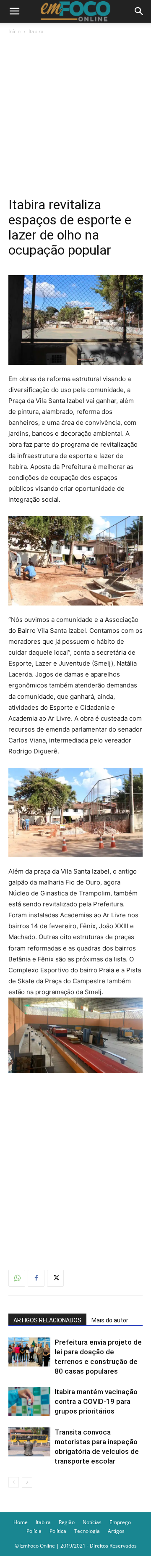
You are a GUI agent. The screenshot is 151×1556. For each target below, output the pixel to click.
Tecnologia (87, 1531)
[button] (14, 11)
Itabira (36, 31)
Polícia (34, 1531)
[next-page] (27, 1482)
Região (67, 1522)
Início (14, 31)
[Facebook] (36, 1278)
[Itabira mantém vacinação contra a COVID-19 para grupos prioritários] (29, 1401)
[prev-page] (13, 1482)
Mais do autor (109, 1320)
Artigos (116, 1531)
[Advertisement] (75, 116)
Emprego (120, 1522)
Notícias (92, 1522)
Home (20, 1522)
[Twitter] (55, 1278)
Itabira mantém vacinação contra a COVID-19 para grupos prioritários (96, 1401)
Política (57, 1531)
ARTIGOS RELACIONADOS (47, 1320)
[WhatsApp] (16, 1278)
